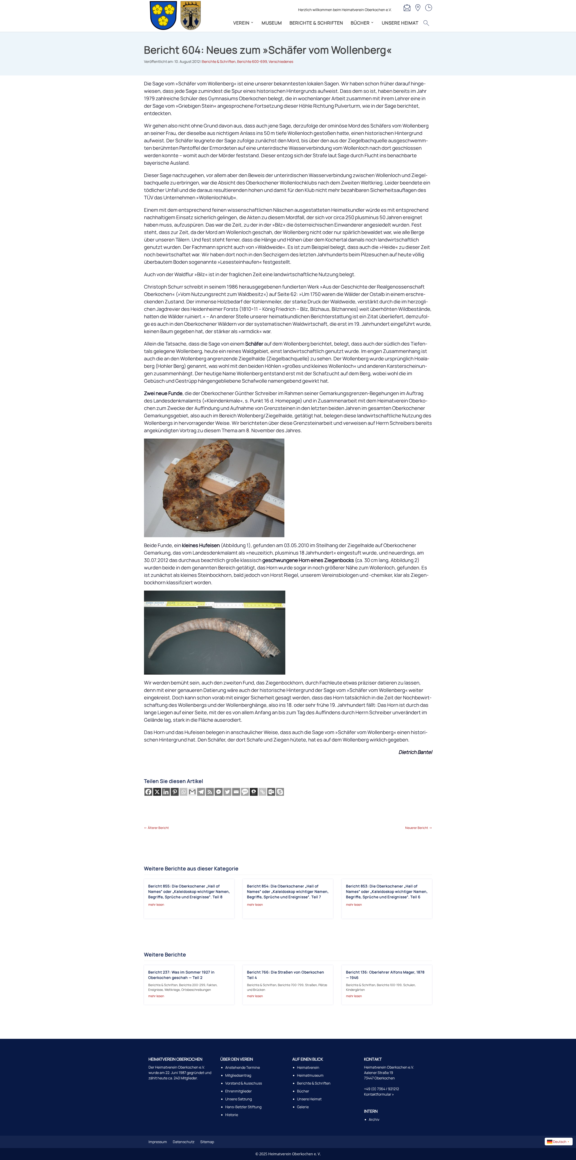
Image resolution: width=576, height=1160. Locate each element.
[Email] (236, 792)
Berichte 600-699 (252, 61)
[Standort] (417, 5)
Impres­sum (157, 1141)
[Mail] (407, 5)
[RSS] (210, 792)
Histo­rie (231, 1114)
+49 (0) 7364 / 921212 (381, 1088)
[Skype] (280, 792)
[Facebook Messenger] (219, 792)
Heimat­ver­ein (308, 1067)
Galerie (303, 1106)
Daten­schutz (183, 1141)
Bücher (360, 23)
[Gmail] (192, 792)
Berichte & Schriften (219, 61)
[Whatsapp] (183, 792)
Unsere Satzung (238, 1098)
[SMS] (245, 792)
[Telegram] (201, 792)
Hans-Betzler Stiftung (243, 1106)
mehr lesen (156, 904)
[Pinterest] (175, 792)
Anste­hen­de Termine (242, 1067)
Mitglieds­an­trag (238, 1075)
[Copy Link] (262, 792)
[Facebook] (148, 792)
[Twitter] (227, 792)
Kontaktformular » (379, 1094)
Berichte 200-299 (192, 985)
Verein (241, 23)
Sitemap (207, 1141)
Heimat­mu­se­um (310, 1075)
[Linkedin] (166, 792)
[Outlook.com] (271, 792)
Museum (272, 23)
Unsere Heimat (400, 23)
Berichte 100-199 (389, 985)
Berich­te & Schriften (316, 23)
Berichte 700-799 (291, 985)
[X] (157, 792)
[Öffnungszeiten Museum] (428, 5)
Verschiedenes (281, 61)
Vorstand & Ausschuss (243, 1083)
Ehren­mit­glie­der (238, 1091)
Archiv (374, 1119)
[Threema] (254, 792)
